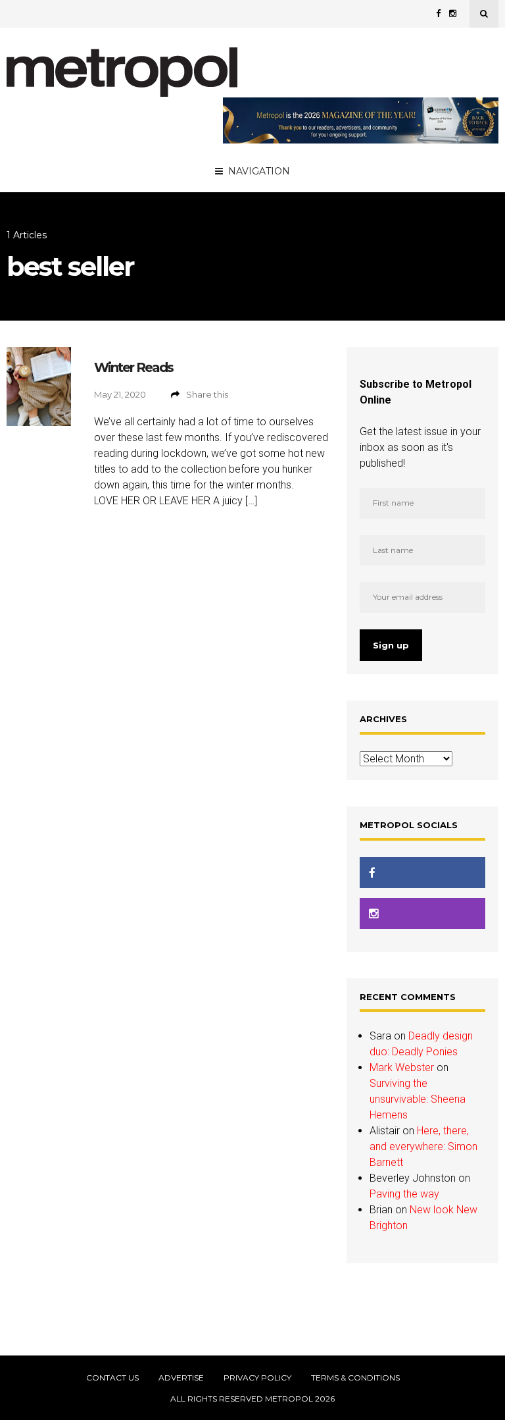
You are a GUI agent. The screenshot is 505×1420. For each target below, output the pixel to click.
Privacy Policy (257, 1378)
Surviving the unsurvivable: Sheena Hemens (418, 1099)
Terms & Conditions (355, 1378)
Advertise (181, 1378)
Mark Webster (402, 1067)
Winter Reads (133, 367)
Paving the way (404, 1194)
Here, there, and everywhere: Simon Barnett (423, 1146)
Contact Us (112, 1378)
